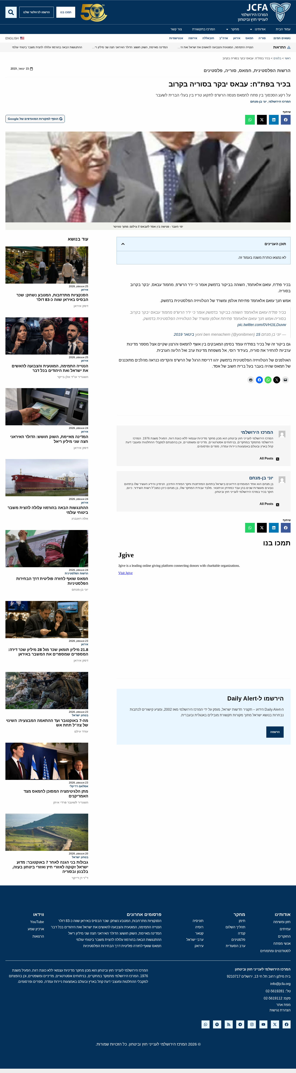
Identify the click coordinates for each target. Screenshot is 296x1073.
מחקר (235, 29)
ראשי (288, 58)
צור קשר (176, 29)
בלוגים (277, 58)
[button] (286, 120)
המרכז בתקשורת (203, 29)
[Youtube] (263, 1024)
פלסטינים (213, 70)
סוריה (230, 70)
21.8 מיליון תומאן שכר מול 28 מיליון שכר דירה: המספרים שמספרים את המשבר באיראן (48, 652)
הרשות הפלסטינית (272, 70)
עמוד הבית (283, 29)
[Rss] (229, 1024)
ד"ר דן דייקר (80, 878)
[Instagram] (252, 1024)
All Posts (266, 458)
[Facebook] (287, 1024)
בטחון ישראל (80, 715)
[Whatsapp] (206, 1024)
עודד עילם (81, 731)
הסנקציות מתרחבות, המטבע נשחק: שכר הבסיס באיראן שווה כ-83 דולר (52, 297)
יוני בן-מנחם (258, 101)
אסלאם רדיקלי (79, 786)
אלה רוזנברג (80, 518)
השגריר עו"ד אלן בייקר (72, 377)
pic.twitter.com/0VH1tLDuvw (261, 325)
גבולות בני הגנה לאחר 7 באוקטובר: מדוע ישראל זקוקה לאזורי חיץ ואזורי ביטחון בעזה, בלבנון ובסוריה (50, 867)
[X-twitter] (275, 1024)
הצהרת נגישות (280, 1010)
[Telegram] (240, 1024)
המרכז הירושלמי (279, 101)
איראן (84, 289)
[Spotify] (217, 1024)
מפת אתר (283, 1005)
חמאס (245, 70)
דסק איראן (81, 306)
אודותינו (260, 29)
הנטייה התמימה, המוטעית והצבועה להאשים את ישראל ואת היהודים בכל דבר (50, 368)
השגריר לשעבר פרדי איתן (70, 802)
